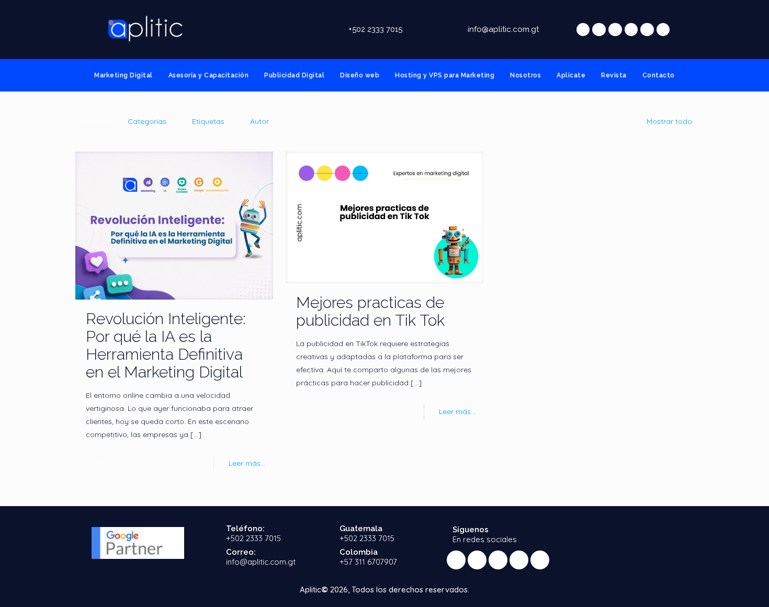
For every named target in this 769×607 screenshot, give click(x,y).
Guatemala (361, 528)
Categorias (147, 121)
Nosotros (525, 75)
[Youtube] (631, 30)
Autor (259, 121)
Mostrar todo (669, 121)
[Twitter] (615, 30)
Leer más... (247, 463)
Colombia (359, 552)
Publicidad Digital (294, 75)
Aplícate (571, 75)
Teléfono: (245, 528)
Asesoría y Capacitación (208, 75)
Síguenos (471, 529)
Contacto (658, 75)
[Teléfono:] (211, 533)
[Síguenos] (438, 533)
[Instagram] (663, 30)
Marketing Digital (123, 75)
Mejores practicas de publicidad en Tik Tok (370, 311)
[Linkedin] (647, 30)
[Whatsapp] (583, 30)
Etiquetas (208, 121)
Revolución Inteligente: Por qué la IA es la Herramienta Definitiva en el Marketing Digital (166, 345)
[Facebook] (599, 30)
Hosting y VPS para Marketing (444, 75)
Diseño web (359, 75)
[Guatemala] (325, 533)
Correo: (241, 552)
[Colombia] (325, 557)
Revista (614, 75)
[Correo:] (211, 557)
